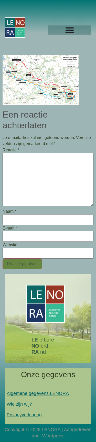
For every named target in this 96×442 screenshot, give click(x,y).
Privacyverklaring (24, 414)
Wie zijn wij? (19, 404)
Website (10, 245)
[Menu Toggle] (69, 30)
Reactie (11, 150)
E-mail (10, 228)
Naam (9, 211)
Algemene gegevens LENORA (38, 393)
